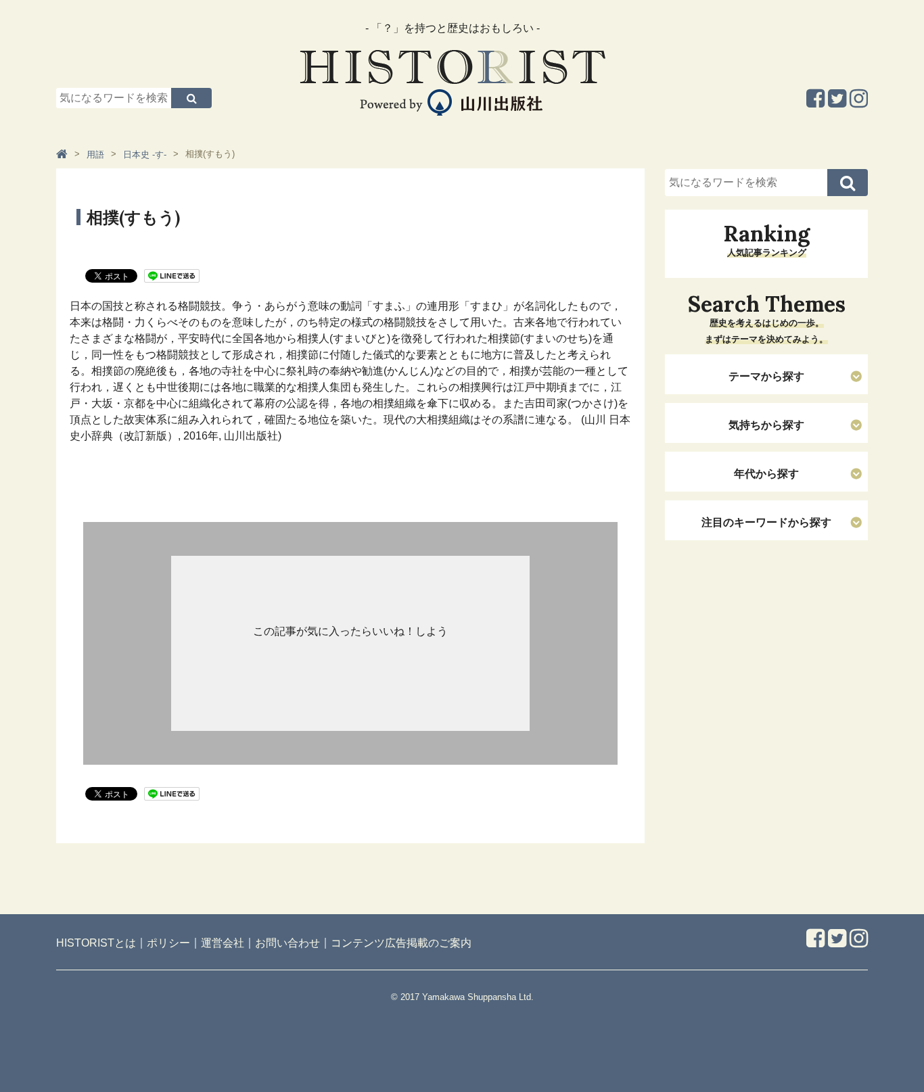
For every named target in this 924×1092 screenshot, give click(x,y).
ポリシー (168, 943)
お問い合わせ (287, 943)
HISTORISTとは (96, 943)
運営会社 (222, 943)
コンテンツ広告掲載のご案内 (401, 943)
